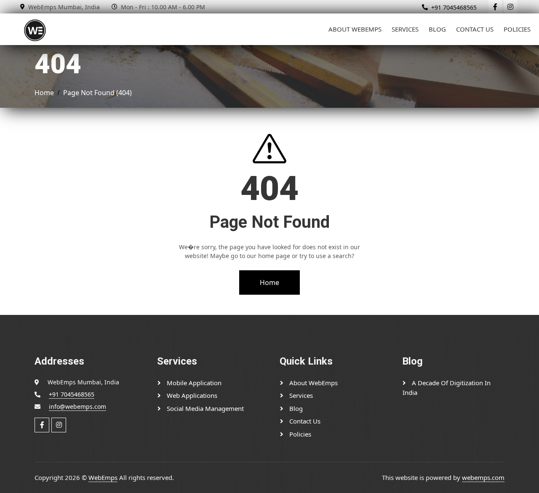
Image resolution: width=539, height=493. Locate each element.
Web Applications (191, 395)
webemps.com (483, 477)
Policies (517, 29)
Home (44, 92)
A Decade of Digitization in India (447, 387)
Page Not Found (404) (97, 92)
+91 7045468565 (454, 7)
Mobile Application (193, 382)
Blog (437, 29)
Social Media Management (204, 408)
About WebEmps (355, 29)
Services (405, 29)
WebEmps (102, 477)
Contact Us (475, 29)
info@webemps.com (77, 406)
